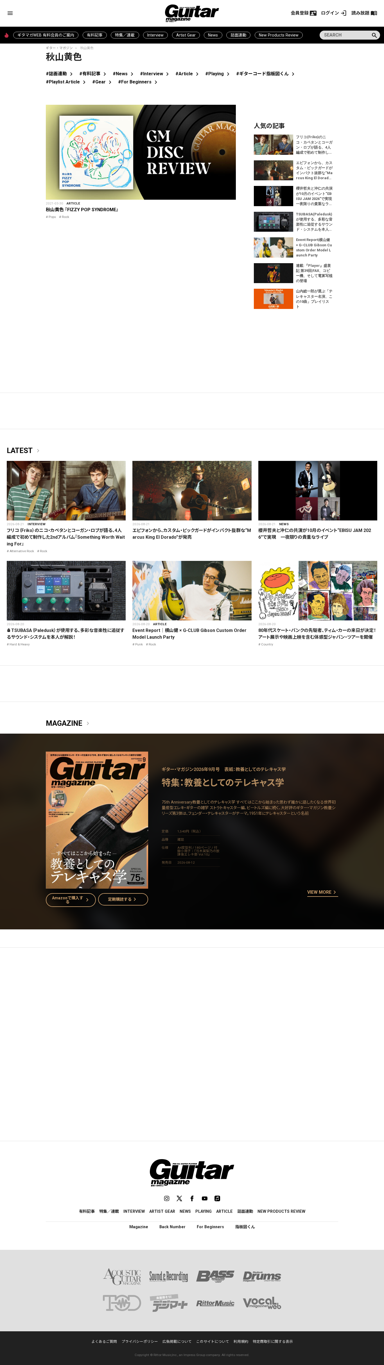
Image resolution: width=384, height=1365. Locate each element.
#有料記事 (93, 73)
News (213, 35)
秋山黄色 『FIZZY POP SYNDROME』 (82, 209)
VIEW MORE (322, 892)
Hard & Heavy (20, 644)
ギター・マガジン (59, 48)
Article (73, 203)
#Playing (218, 73)
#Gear (103, 82)
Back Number (172, 1227)
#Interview (155, 73)
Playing (203, 1211)
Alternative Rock (22, 551)
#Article (188, 73)
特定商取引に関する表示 (273, 1341)
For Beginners (210, 1227)
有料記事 (95, 35)
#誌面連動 (60, 73)
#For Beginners (138, 82)
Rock (65, 217)
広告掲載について (177, 1341)
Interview (155, 35)
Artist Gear (186, 35)
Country (267, 644)
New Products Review (279, 35)
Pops (52, 217)
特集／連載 (125, 35)
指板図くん (245, 1227)
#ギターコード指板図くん (266, 73)
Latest (24, 450)
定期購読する (123, 899)
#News (124, 73)
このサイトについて (212, 1341)
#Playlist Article (67, 82)
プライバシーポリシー (139, 1341)
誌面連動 (238, 35)
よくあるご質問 (104, 1341)
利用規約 (241, 1341)
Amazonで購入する (71, 900)
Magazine (68, 723)
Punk (139, 644)
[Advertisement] (192, 1005)
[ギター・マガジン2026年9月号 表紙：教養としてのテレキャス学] (97, 885)
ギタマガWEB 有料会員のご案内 (45, 35)
